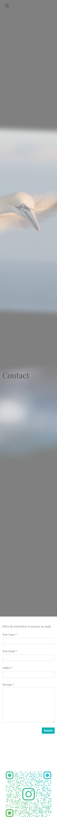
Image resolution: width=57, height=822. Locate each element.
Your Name (8, 634)
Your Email (8, 651)
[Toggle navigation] (7, 6)
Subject (6, 667)
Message (7, 684)
